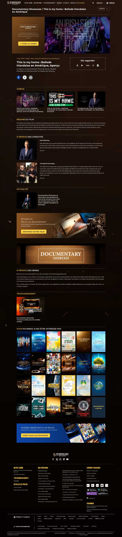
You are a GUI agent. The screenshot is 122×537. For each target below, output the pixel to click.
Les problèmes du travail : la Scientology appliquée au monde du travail (72, 471)
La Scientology (41, 526)
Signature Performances (44, 496)
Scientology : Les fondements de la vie (47, 501)
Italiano (39, 518)
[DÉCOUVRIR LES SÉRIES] (23, 341)
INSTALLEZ (77, 3)
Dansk (45, 516)
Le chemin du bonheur (68, 483)
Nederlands (58, 518)
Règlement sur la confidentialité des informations (100, 533)
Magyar (103, 516)
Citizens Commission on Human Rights (72, 499)
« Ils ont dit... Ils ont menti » (69, 492)
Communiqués (17, 487)
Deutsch (52, 516)
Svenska (91, 518)
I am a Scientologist (43, 491)
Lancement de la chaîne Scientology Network (23, 471)
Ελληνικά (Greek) (61, 516)
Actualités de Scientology (43, 528)
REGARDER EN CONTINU (98, 407)
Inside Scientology (42, 470)
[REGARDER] (98, 341)
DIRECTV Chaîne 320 (92, 470)
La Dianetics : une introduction (46, 488)
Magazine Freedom (71, 528)
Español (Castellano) (83, 516)
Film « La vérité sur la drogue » (70, 489)
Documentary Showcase (27, 9)
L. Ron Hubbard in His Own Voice (46, 481)
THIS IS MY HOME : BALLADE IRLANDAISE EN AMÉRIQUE (38, 58)
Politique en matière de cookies (77, 533)
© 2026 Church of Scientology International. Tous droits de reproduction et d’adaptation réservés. (26, 533)
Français (40, 521)
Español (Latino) (72, 516)
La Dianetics (86, 526)
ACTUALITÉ (66, 3)
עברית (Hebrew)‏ (95, 516)
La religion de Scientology (58, 528)
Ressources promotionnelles (21, 490)
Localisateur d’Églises (75, 526)
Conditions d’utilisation (60, 533)
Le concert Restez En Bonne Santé (71, 477)
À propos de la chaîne (19, 474)
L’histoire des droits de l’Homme (70, 494)
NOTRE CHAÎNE (29, 3)
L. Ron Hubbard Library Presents (46, 486)
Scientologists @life (43, 499)
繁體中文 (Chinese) (99, 518)
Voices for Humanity (43, 478)
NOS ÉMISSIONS (38, 3)
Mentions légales (83, 534)
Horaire (16, 481)
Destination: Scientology (44, 473)
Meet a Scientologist (43, 476)
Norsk (64, 518)
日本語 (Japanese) (48, 518)
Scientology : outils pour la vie (70, 474)
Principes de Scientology (44, 483)
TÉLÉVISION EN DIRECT (49, 3)
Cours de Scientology (52, 526)
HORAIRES (59, 3)
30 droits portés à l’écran (68, 497)
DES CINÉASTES (30, 137)
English (39, 516)
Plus (41, 150)
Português (71, 518)
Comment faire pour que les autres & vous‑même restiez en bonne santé (71, 480)
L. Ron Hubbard (63, 526)
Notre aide (94, 526)
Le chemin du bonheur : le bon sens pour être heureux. (72, 486)
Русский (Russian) (81, 518)
